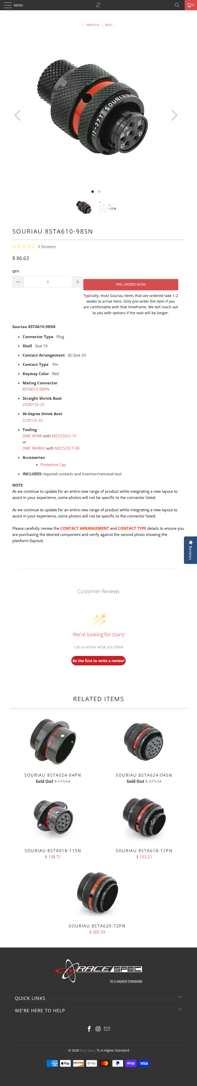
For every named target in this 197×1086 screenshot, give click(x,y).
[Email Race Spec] (107, 1029)
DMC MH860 (34, 448)
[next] (172, 115)
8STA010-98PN (36, 389)
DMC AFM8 (32, 435)
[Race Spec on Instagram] (98, 1029)
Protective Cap (53, 464)
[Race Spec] (98, 5)
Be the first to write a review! (98, 660)
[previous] (18, 115)
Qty (15, 271)
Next (109, 25)
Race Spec (87, 1050)
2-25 (34, 404)
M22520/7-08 (67, 448)
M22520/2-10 (64, 435)
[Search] (179, 5)
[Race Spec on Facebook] (89, 1029)
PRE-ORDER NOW (131, 284)
